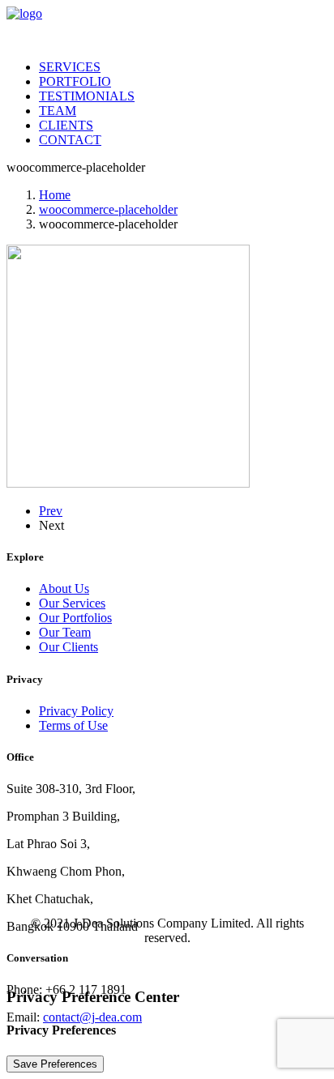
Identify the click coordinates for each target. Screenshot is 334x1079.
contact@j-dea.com (92, 1017)
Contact (70, 140)
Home (55, 195)
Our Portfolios (75, 618)
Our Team (65, 632)
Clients (66, 125)
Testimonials (87, 96)
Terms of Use (73, 725)
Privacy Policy (76, 711)
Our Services (72, 603)
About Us (64, 588)
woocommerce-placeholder (108, 209)
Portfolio (75, 81)
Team (57, 110)
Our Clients (68, 647)
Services (70, 67)
